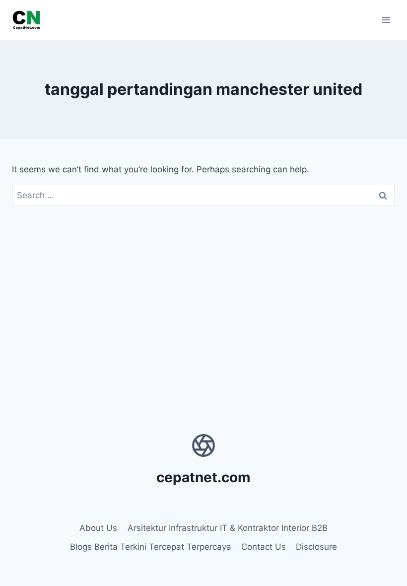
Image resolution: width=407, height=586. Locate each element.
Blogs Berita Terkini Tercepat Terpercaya (150, 547)
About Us (98, 528)
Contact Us (263, 547)
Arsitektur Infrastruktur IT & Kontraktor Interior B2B (228, 528)
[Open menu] (386, 19)
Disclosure (316, 547)
